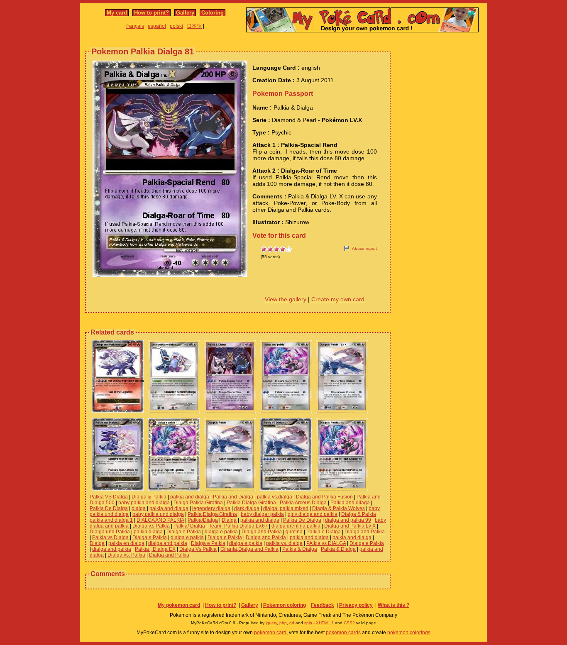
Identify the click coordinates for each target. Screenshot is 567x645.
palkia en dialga (126, 543)
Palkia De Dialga (109, 508)
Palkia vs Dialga (110, 537)
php (283, 623)
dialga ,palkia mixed (285, 508)
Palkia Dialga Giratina (251, 503)
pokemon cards (343, 632)
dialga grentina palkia (295, 526)
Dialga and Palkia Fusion (324, 497)
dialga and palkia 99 (348, 520)
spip (308, 623)
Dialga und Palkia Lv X (350, 526)
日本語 (194, 26)
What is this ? (393, 605)
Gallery (185, 13)
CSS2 (349, 623)
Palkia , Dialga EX (155, 549)
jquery (271, 623)
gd (291, 623)
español (157, 26)
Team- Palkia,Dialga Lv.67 (238, 526)
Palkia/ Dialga (189, 526)
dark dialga (246, 508)
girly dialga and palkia (312, 514)
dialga (139, 508)
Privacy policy (356, 605)
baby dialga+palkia (262, 514)
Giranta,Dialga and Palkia (249, 549)
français (135, 26)
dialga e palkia (221, 532)
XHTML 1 (325, 623)
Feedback (322, 605)
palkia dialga (148, 532)
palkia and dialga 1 (111, 520)
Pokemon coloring (284, 605)
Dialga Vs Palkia (198, 549)
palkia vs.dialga (274, 497)
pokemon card (270, 632)
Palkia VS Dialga (109, 497)
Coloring (212, 13)
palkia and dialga (189, 497)
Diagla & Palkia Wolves (338, 508)
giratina (294, 532)
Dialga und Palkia (110, 532)
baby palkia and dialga (144, 503)
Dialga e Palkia (183, 532)
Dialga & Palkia (149, 497)
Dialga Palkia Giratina (198, 503)
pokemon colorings (408, 632)
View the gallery (285, 299)
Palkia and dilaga (350, 503)
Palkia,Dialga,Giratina (212, 514)
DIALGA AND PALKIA (160, 520)
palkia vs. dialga (284, 543)
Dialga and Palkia (262, 532)
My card (117, 13)
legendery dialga (211, 508)
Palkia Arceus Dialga (303, 503)
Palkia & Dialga (299, 549)
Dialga (229, 520)
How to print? (151, 13)
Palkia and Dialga (233, 497)
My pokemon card (179, 605)
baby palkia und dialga (158, 514)
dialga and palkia (167, 543)
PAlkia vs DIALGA (326, 543)
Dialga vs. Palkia (126, 555)
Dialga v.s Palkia (151, 526)
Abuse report (364, 248)
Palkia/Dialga (203, 520)
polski (176, 26)
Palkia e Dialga (323, 532)
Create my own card (337, 299)
